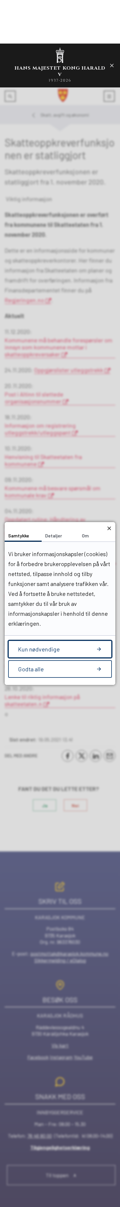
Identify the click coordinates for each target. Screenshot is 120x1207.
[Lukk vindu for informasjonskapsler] (109, 528)
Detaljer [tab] (53, 535)
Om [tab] (85, 535)
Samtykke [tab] (18, 535)
